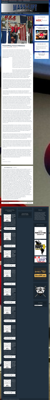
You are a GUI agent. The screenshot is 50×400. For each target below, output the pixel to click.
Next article (29, 202)
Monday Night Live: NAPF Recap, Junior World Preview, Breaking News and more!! (15, 290)
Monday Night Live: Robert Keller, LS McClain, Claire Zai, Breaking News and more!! (15, 344)
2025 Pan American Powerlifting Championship (31, 13)
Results (16, 13)
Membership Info (5, 2)
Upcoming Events (5, 13)
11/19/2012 (5, 47)
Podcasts (11, 13)
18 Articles (15, 167)
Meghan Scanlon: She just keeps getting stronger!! (15, 380)
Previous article (5, 202)
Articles (15, 47)
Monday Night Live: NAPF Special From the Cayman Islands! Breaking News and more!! (15, 309)
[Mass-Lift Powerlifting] (25, 11)
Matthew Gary (10, 47)
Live (20, 13)
